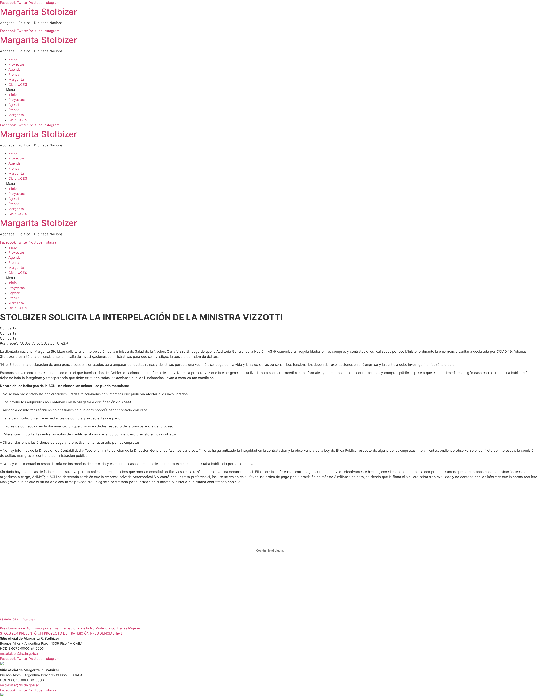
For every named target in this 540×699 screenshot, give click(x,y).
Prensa (13, 74)
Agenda (14, 69)
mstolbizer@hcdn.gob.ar (19, 653)
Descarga (29, 619)
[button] (270, 89)
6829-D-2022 (9, 619)
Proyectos (16, 64)
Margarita (16, 79)
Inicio (12, 59)
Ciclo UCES (17, 84)
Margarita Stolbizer (38, 12)
